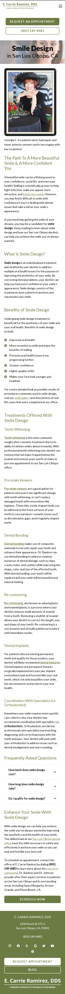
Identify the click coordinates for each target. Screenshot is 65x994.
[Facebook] (18, 946)
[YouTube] (52, 946)
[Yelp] (27, 946)
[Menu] (60, 6)
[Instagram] (10, 946)
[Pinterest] (32, 951)
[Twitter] (44, 946)
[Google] (35, 946)
